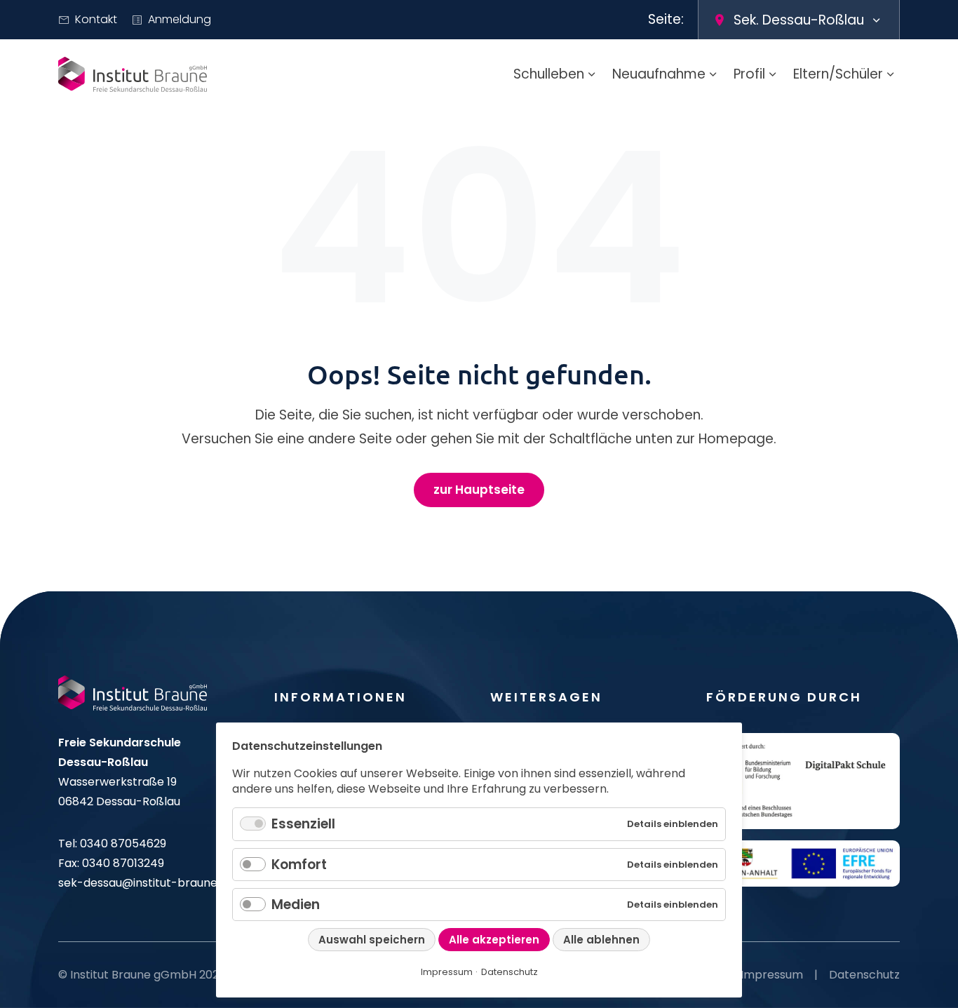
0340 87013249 (123, 863)
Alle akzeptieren (494, 939)
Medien (295, 904)
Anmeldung (179, 19)
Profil (749, 74)
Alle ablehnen (601, 939)
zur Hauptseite (479, 489)
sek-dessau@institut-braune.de (146, 883)
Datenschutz (864, 975)
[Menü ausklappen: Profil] (772, 74)
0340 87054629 (123, 843)
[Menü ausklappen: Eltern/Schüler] (890, 74)
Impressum (772, 975)
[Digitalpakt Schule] (803, 781)
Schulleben (548, 74)
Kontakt (96, 19)
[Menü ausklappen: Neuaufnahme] (713, 74)
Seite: (666, 19)
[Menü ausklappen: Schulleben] (591, 74)
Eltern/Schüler (838, 74)
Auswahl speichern (371, 939)
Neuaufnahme (659, 74)
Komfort (299, 864)
